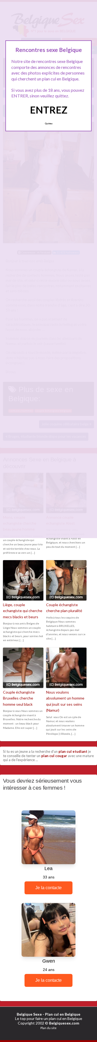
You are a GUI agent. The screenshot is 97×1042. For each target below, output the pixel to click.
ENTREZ (48, 110)
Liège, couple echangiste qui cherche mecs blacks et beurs (22, 610)
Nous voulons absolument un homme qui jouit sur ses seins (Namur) (65, 701)
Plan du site (48, 1028)
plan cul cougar (54, 756)
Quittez (49, 123)
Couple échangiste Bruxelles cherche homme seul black (19, 698)
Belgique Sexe (29, 1014)
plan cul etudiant (72, 751)
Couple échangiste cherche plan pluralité (64, 607)
